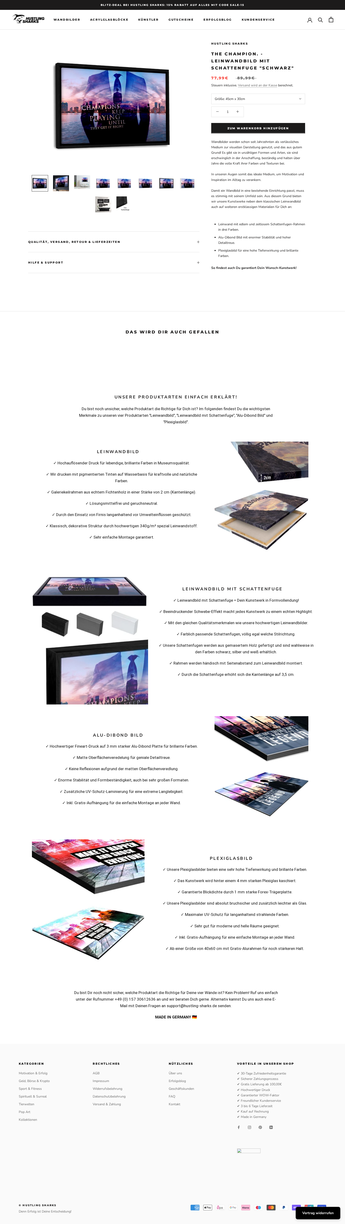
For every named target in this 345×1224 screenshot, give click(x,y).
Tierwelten (26, 1104)
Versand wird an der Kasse (257, 85)
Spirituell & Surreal (33, 1096)
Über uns (175, 1073)
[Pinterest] (260, 1127)
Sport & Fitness (30, 1088)
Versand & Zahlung (107, 1104)
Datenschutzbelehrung (109, 1096)
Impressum (101, 1081)
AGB (96, 1073)
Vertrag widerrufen (318, 1213)
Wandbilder (67, 19)
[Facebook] (238, 1127)
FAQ (172, 1096)
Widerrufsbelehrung (107, 1088)
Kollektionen (28, 1119)
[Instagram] (249, 1127)
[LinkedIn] (271, 1127)
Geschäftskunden (181, 1088)
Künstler (148, 19)
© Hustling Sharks (37, 1205)
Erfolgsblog (217, 19)
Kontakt (174, 1104)
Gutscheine (181, 19)
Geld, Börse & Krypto (34, 1081)
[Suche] (320, 19)
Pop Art (24, 1112)
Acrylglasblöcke (109, 19)
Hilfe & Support (45, 262)
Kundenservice (258, 19)
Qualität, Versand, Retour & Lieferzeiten (74, 242)
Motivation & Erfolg (33, 1073)
